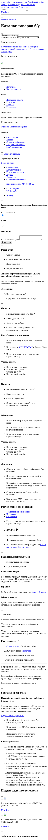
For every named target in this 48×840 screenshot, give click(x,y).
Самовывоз (11, 516)
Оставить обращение (17, 2)
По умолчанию (8, 47)
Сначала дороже (36, 49)
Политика (10, 87)
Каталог (12, 19)
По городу (11, 514)
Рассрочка (11, 107)
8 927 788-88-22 (28, 4)
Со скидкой (6, 51)
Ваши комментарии (10, 239)
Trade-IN (10, 105)
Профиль (5, 12)
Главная (5, 19)
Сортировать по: (8, 37)
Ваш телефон (7, 212)
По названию (21, 47)
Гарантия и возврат (15, 172)
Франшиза (11, 177)
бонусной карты (38, 592)
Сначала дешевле (21, 49)
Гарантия (10, 102)
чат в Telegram (12, 188)
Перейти (5, 810)
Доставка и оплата (14, 100)
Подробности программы (12, 715)
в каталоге (26, 651)
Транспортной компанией (18, 512)
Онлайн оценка (13, 167)
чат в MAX (11, 191)
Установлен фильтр (10, 35)
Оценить (5, 127)
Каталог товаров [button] (13, 170)
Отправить (6, 242)
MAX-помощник (14, 147)
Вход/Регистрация (12, 154)
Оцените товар (13, 646)
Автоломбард (14, 4)
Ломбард (32, 2)
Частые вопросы (13, 89)
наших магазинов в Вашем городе (26, 545)
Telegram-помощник (15, 144)
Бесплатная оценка (18, 127)
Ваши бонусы (7, 163)
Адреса (4, 2)
